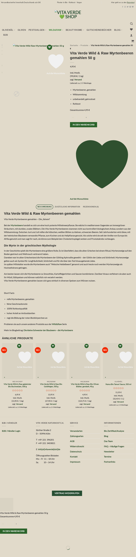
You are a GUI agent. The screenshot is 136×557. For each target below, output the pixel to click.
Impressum (75, 461)
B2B (5, 35)
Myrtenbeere (17, 225)
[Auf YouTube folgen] (132, 7)
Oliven (22, 30)
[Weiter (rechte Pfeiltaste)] (10, 552)
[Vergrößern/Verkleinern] (2, 541)
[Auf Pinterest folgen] (130, 7)
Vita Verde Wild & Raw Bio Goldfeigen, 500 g (51, 385)
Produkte (84, 45)
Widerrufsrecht (77, 446)
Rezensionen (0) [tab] (91, 207)
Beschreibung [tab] (44, 207)
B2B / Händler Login (11, 431)
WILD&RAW (55, 30)
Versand (78, 79)
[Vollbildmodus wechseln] (10, 541)
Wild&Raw (57, 324)
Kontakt (74, 456)
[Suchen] (131, 23)
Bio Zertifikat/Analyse (114, 431)
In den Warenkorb (83, 124)
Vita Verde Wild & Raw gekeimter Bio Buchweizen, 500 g (17, 385)
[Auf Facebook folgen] (122, 7)
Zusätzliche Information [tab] (67, 207)
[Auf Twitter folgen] (127, 7)
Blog (117, 30)
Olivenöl (7, 30)
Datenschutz (76, 451)
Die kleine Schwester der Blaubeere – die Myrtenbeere (48, 330)
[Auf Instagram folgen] (125, 7)
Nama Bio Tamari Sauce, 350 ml (118, 384)
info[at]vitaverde (45, 449)
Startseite (74, 45)
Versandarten (76, 431)
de (59, 449)
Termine (107, 456)
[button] (131, 35)
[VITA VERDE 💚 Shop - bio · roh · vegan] (68, 14)
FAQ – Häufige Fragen (114, 446)
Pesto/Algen (36, 30)
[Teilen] (17, 541)
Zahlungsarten (76, 436)
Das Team (108, 441)
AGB (72, 441)
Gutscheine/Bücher (99, 30)
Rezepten (130, 2)
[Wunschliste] (131, 29)
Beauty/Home (74, 30)
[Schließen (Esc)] (25, 541)
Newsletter (109, 451)
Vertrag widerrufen (67, 493)
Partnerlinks (109, 461)
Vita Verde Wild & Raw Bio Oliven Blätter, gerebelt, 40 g (85, 385)
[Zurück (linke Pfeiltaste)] (2, 552)
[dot (55, 449)
